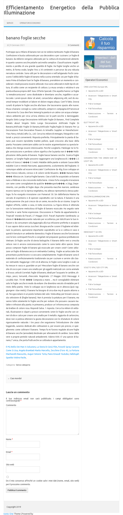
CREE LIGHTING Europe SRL (96, 87)
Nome (9, 439)
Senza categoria (23, 365)
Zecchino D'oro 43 (59, 350)
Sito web (10, 464)
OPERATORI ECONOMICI (30, 23)
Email (9, 452)
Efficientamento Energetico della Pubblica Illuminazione (61, 9)
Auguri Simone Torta (37, 354)
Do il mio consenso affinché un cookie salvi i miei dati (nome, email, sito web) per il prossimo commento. (42, 483)
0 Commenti (73, 45)
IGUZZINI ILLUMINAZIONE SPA (96, 196)
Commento (11, 405)
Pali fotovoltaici (95, 108)
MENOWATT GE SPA (93, 232)
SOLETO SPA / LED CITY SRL (96, 267)
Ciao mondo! (15, 378)
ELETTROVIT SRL (91, 122)
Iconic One (9, 514)
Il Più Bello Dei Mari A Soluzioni (21, 347)
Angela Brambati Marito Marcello (34, 350)
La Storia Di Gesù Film (47, 347)
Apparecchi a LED (95, 91)
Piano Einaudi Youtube (58, 354)
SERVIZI (10, 23)
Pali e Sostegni (94, 104)
